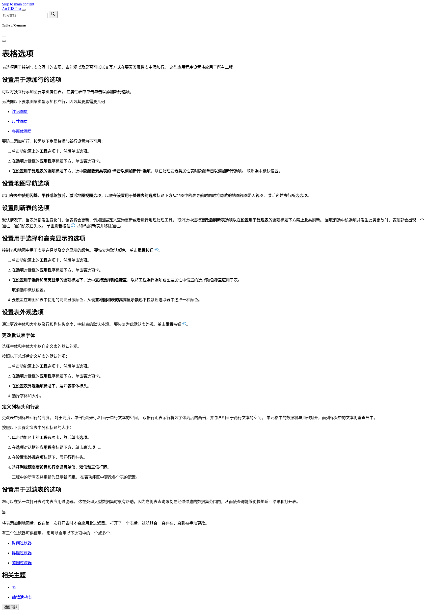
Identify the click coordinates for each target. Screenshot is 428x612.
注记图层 (20, 111)
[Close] (4, 36)
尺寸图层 (20, 121)
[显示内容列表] (4, 41)
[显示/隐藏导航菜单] (24, 10)
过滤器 (22, 543)
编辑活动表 (22, 597)
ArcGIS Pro (12, 8)
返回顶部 (10, 607)
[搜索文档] (53, 14)
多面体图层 (22, 131)
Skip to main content (18, 4)
